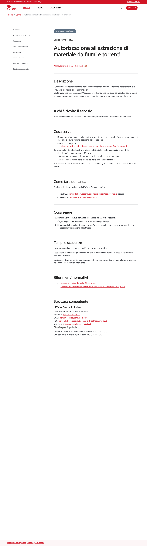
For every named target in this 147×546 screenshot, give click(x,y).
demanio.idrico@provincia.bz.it (83, 198)
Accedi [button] (133, 8)
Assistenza (56, 8)
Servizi (26, 8)
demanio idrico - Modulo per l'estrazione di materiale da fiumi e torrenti (94, 146)
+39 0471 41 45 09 (71, 315)
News (40, 8)
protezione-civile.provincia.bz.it (77, 324)
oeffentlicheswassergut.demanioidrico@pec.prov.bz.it (93, 194)
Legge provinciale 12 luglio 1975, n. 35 (78, 283)
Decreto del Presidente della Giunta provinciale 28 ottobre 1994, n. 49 (93, 287)
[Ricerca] (120, 7)
